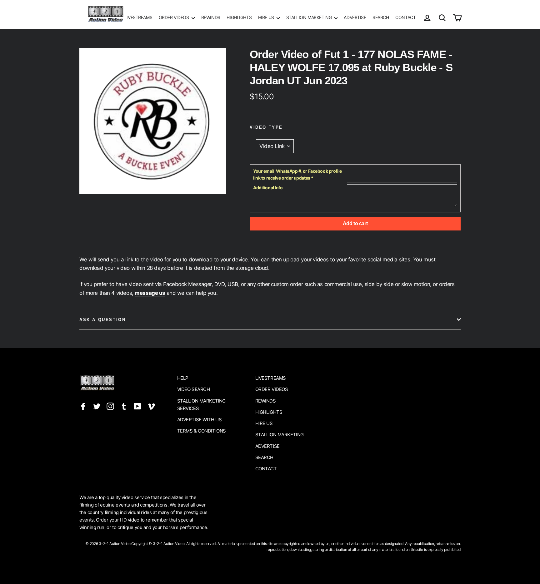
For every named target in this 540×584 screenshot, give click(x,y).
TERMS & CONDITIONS (201, 431)
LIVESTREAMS (138, 17)
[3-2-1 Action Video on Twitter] (97, 406)
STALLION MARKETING (309, 17)
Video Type (266, 127)
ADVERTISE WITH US (199, 420)
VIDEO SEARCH (193, 389)
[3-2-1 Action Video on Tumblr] (124, 406)
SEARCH (380, 17)
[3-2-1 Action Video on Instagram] (110, 406)
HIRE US (266, 17)
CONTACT (405, 17)
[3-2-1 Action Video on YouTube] (137, 406)
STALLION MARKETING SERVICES (201, 404)
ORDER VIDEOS (174, 17)
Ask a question (102, 319)
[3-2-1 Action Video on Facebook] (83, 406)
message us (150, 293)
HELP (182, 378)
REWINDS (210, 17)
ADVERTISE (355, 17)
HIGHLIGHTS (239, 17)
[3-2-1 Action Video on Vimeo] (151, 406)
